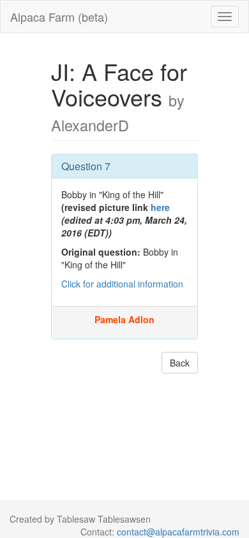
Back (180, 362)
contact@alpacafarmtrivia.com (178, 531)
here (160, 207)
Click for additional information (122, 283)
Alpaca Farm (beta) (59, 16)
